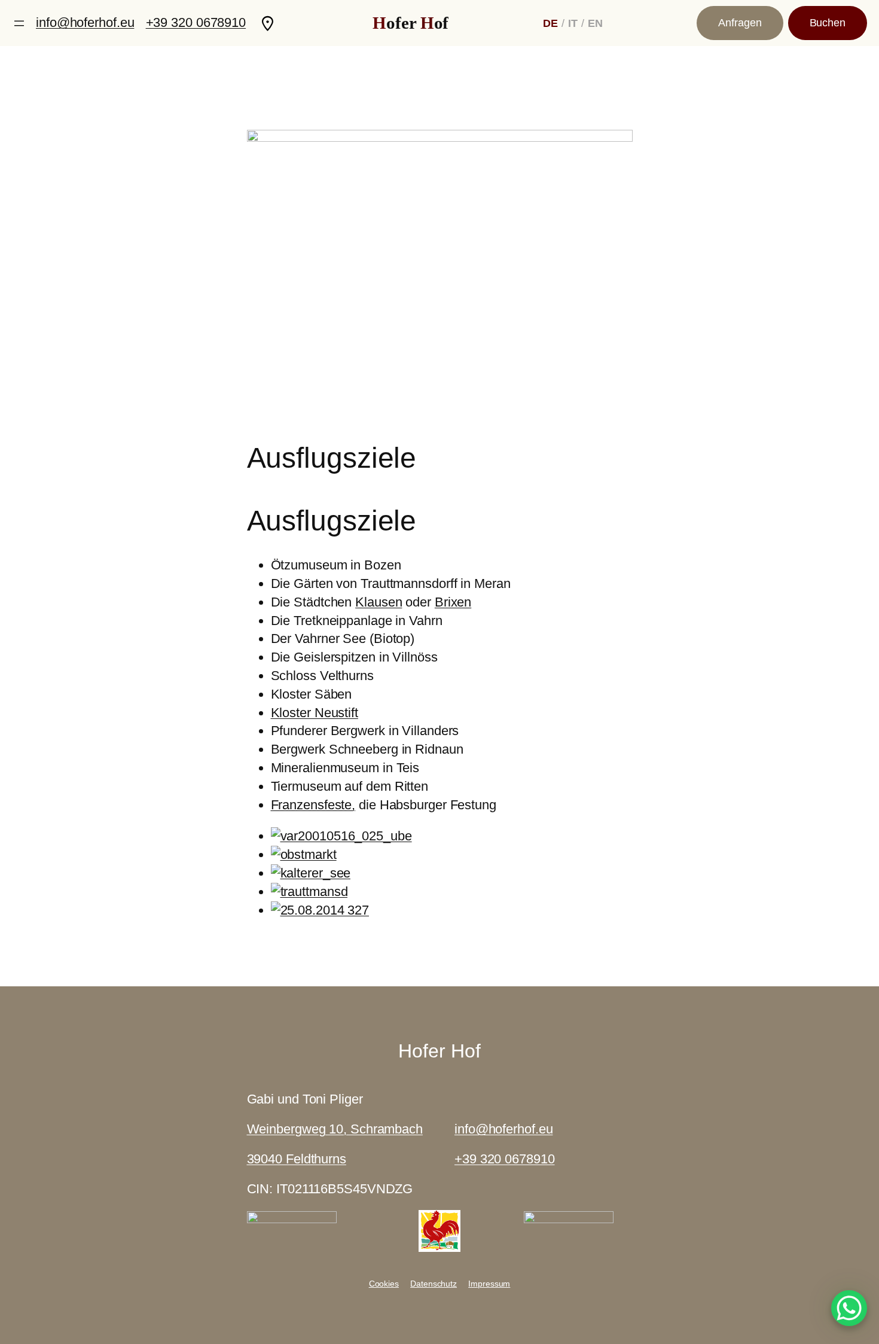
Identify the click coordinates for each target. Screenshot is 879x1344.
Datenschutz (433, 1283)
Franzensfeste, (313, 804)
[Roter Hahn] (439, 1247)
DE (550, 23)
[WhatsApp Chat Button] (849, 1308)
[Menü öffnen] (19, 23)
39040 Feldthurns (296, 1158)
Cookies (384, 1283)
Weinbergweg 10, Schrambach (335, 1128)
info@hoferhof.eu (85, 22)
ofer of (410, 22)
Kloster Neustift (314, 712)
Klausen (378, 602)
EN (595, 23)
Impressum (489, 1283)
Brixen (453, 602)
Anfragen (739, 23)
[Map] (267, 23)
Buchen (828, 23)
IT (573, 23)
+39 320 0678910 (196, 22)
